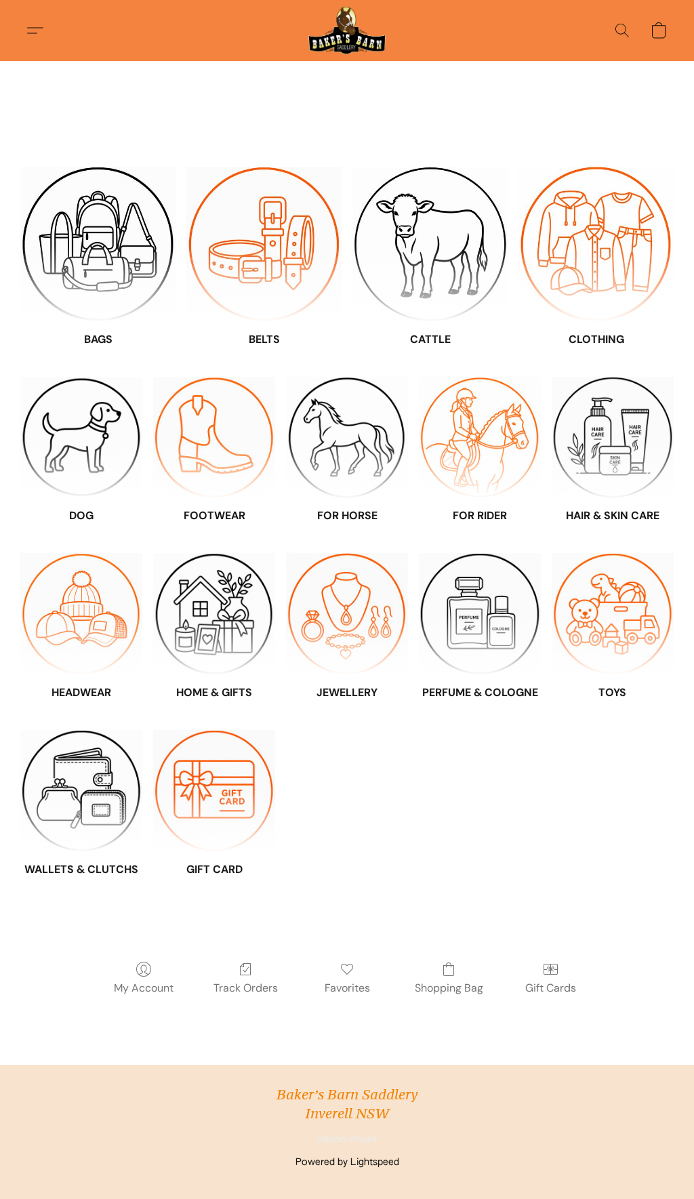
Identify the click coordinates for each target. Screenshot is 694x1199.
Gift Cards (550, 988)
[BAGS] (98, 244)
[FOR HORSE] (347, 438)
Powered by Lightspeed (347, 1162)
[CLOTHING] (596, 244)
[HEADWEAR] (81, 614)
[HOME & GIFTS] (214, 614)
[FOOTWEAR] (214, 438)
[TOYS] (613, 614)
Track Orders (245, 988)
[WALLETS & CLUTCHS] (81, 791)
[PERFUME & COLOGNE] (480, 614)
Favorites (347, 988)
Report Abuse (347, 1139)
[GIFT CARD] (214, 791)
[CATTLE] (430, 244)
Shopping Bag (449, 988)
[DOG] (81, 438)
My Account (144, 988)
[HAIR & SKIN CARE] (613, 438)
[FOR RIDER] (480, 438)
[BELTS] (264, 244)
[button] (347, 30)
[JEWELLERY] (347, 614)
